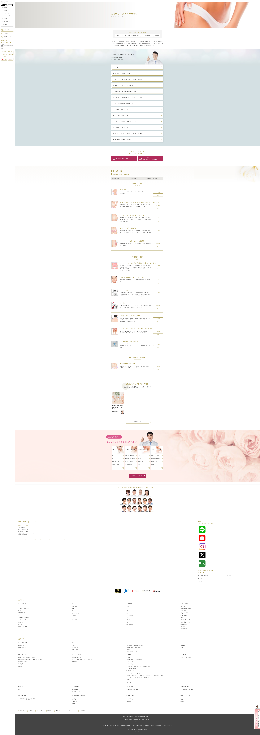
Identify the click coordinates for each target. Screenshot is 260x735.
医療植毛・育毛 (184, 624)
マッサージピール (130, 663)
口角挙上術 (74, 661)
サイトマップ (105, 725)
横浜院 (229, 575)
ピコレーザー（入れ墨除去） (186, 657)
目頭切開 (20, 664)
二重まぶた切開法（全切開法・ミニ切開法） (27, 657)
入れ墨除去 (183, 626)
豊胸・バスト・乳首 (184, 606)
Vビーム (128, 680)
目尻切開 (20, 666)
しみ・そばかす (129, 615)
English (11, 59)
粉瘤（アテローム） (130, 624)
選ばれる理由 (10, 54)
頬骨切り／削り (21, 645)
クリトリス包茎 (129, 699)
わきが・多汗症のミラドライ (132, 689)
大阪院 (200, 581)
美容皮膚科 (129, 604)
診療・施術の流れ (6, 21)
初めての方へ (4, 51)
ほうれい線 (20, 621)
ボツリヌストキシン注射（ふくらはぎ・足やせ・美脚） (128, 35)
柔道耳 (182, 647)
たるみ (19, 615)
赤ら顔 (127, 606)
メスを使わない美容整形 (185, 619)
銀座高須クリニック (203, 575)
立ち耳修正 (183, 645)
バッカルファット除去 (130, 670)
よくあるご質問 (33, 521)
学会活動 (4, 56)
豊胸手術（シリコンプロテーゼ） (187, 699)
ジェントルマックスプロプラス (187, 689)
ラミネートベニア (75, 651)
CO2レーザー (129, 682)
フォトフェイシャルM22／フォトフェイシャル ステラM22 (138, 666)
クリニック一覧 (6, 16)
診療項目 (4, 8)
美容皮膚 (128, 655)
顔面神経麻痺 (75, 689)
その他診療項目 (184, 628)
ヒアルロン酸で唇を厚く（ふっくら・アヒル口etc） (82, 659)
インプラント (75, 645)
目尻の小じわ (21, 622)
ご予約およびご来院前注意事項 (156, 725)
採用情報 (4, 24)
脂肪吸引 (157, 35)
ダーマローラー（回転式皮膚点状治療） (134, 673)
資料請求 (64, 539)
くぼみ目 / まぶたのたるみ (23, 608)
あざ (127, 608)
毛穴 (127, 613)
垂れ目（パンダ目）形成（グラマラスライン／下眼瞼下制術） (30, 659)
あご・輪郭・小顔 (75, 606)
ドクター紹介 (5, 13)
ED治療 (73, 698)
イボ (127, 610)
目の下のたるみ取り (22, 663)
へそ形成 (182, 613)
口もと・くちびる (75, 613)
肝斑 (127, 622)
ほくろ (127, 621)
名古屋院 (200, 578)
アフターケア (56, 539)
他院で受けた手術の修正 (185, 621)
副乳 (181, 698)
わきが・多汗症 (184, 610)
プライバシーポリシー (168, 725)
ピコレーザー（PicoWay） (131, 668)
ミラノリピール (129, 661)
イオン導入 (128, 679)
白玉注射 (128, 657)
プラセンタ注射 (129, 664)
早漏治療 (74, 699)
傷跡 (19, 689)
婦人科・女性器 (184, 615)
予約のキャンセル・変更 (8, 36)
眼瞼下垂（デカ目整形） (23, 661)
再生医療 (74, 619)
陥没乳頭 (182, 701)
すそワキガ (128, 698)
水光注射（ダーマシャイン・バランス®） (134, 659)
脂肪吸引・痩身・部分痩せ (186, 608)
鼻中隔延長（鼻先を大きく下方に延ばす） (134, 645)
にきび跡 (128, 619)
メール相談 (5, 33)
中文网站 (5, 59)
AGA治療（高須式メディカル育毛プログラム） (27, 698)
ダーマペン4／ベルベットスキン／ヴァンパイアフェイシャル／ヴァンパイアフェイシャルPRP (145, 675)
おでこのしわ (21, 606)
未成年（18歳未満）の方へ (114, 725)
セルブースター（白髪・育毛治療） (25, 699)
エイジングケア (22, 604)
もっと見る (118, 467)
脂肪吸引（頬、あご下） (23, 647)
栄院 (228, 578)
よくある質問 (82, 710)
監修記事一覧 (137, 421)
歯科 (73, 608)
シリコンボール (75, 701)
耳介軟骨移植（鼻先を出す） (132, 651)
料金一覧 (4, 10)
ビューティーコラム (70, 710)
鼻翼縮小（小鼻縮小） (130, 649)
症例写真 (4, 18)
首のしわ (20, 624)
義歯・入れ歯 (75, 649)
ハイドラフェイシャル (130, 672)
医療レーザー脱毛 (184, 612)
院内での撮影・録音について (126, 725)
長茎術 (73, 703)
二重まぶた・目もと (76, 615)
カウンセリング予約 (7, 29)
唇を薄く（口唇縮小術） (77, 657)
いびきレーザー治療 (76, 691)
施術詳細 (158, 192)
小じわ (19, 610)
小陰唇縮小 (128, 701)
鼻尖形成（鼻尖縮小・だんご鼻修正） (133, 647)
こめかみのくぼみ (21, 612)
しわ (19, 614)
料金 (158, 195)
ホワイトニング (75, 647)
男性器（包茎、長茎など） (186, 622)
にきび (127, 617)
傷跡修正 (182, 617)
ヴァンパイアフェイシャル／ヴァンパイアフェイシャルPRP (138, 677)
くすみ (127, 612)
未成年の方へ (10, 51)
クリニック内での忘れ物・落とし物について (141, 725)
